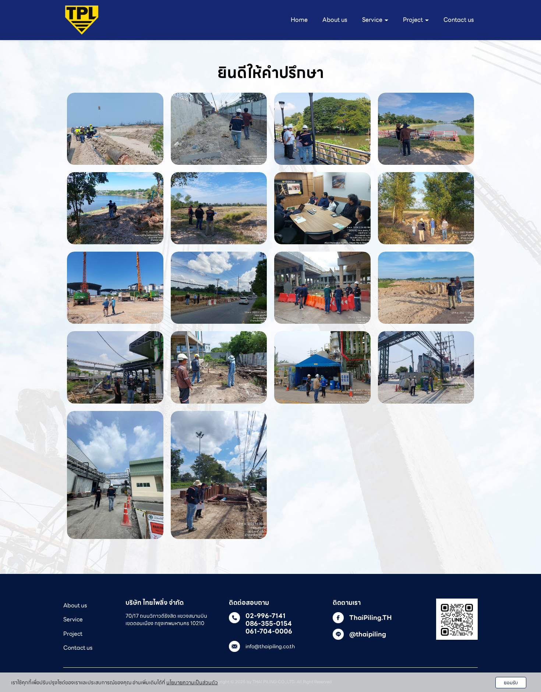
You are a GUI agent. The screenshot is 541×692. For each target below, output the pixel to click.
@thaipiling (367, 634)
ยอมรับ (511, 682)
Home (299, 19)
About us (334, 19)
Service (73, 619)
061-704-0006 (268, 631)
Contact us (458, 19)
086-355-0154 (268, 623)
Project (72, 633)
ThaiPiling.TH (370, 618)
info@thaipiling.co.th (270, 646)
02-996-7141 (265, 616)
